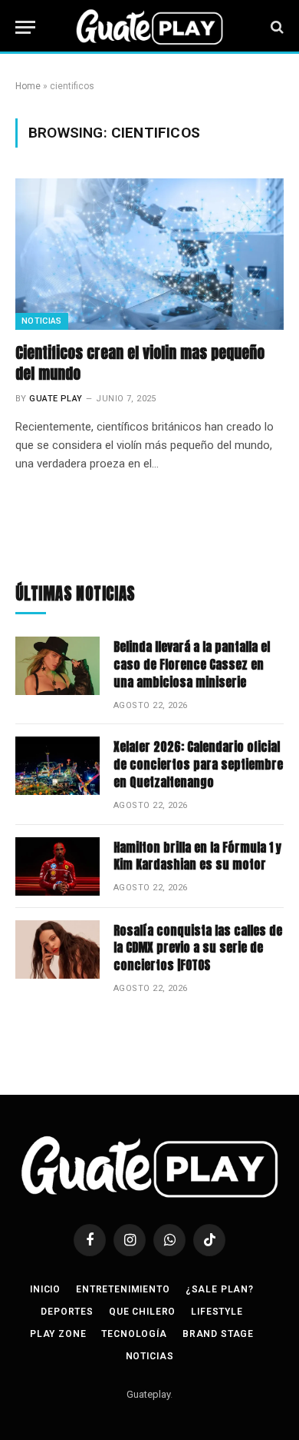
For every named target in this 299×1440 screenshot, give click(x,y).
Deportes (67, 1311)
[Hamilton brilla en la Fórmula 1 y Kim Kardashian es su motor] (57, 866)
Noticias (41, 321)
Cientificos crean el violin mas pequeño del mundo (139, 363)
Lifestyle (217, 1311)
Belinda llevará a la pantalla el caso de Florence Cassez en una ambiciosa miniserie (191, 664)
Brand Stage (218, 1334)
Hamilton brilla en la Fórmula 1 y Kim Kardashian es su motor (197, 856)
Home (28, 86)
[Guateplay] (149, 27)
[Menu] (25, 27)
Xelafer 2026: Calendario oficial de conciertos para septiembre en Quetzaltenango (198, 764)
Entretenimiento (123, 1289)
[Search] (276, 27)
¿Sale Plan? (220, 1289)
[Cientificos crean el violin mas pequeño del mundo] (149, 254)
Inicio (45, 1289)
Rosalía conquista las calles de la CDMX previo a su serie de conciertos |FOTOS (197, 948)
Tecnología (133, 1334)
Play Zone (58, 1334)
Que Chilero (142, 1311)
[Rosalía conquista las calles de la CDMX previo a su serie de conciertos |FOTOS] (57, 949)
